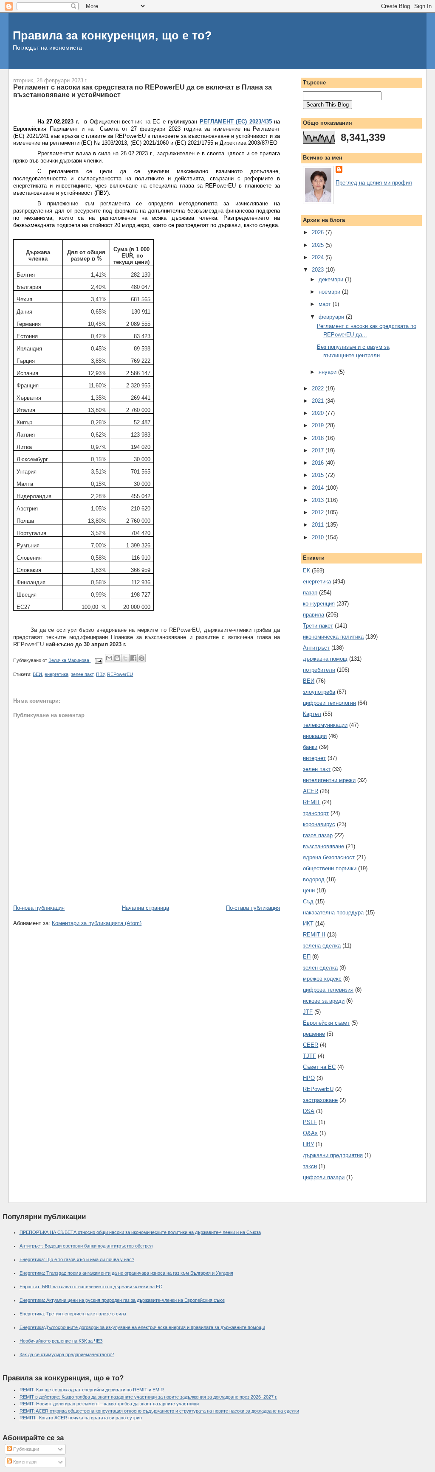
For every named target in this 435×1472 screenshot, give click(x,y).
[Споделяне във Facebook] (133, 658)
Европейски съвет (326, 1023)
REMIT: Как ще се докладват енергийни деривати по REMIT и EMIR (92, 1389)
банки (310, 747)
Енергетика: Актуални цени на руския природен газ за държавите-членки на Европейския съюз (122, 1300)
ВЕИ (37, 674)
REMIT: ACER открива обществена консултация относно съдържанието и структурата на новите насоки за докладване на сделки (159, 1410)
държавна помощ (325, 659)
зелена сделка (322, 945)
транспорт (316, 813)
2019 (318, 425)
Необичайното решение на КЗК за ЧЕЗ (61, 1340)
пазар (310, 592)
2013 (318, 500)
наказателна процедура (333, 912)
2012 (318, 512)
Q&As (310, 1133)
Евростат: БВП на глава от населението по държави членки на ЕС (91, 1286)
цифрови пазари (324, 1177)
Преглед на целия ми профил (374, 182)
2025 (318, 245)
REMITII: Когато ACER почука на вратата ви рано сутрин (81, 1417)
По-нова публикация (39, 908)
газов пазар (318, 835)
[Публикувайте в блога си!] (117, 658)
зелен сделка (320, 968)
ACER (310, 791)
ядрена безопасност (329, 857)
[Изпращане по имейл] (109, 658)
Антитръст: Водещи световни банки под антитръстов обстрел (86, 1245)
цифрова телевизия (328, 990)
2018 (318, 438)
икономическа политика (333, 637)
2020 (318, 413)
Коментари (24, 1461)
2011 (318, 525)
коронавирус (319, 824)
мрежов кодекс (322, 979)
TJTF (309, 1056)
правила (313, 614)
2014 (318, 488)
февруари (332, 317)
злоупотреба (319, 692)
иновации (315, 736)
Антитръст (316, 648)
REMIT (311, 802)
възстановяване (323, 846)
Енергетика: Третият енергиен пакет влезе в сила (73, 1313)
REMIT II (314, 934)
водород (314, 879)
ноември (330, 292)
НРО (309, 1078)
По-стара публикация (253, 908)
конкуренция (319, 603)
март (326, 304)
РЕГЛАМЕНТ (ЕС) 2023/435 (236, 121)
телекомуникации (325, 725)
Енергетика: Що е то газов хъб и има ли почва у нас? (77, 1259)
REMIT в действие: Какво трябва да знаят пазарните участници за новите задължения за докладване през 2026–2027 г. (148, 1396)
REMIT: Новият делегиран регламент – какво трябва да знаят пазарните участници (109, 1403)
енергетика (56, 674)
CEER (310, 1045)
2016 (318, 463)
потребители (319, 670)
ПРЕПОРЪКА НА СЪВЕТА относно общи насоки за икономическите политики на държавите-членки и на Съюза (140, 1232)
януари (328, 372)
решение (314, 1034)
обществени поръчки (329, 868)
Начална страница (145, 908)
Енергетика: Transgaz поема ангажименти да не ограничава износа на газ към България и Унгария (126, 1273)
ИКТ (308, 923)
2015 (318, 475)
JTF (308, 1012)
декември (332, 279)
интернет (314, 758)
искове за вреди (324, 1001)
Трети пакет (318, 625)
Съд (308, 901)
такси (310, 1166)
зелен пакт (82, 674)
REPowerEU (120, 674)
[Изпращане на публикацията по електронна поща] (97, 660)
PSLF (310, 1122)
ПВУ (100, 674)
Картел (312, 714)
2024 (318, 257)
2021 (318, 401)
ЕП (307, 956)
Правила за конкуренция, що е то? (112, 35)
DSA (308, 1111)
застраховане (320, 1100)
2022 (318, 388)
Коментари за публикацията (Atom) (96, 923)
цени (309, 890)
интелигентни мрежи (329, 780)
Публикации (25, 1449)
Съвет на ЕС (319, 1067)
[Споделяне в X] (125, 658)
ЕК (306, 570)
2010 (318, 537)
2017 (318, 450)
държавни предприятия (333, 1155)
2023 (318, 269)
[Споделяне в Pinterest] (141, 658)
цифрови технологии (329, 703)
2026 (318, 232)
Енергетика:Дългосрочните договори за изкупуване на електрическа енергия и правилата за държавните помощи (142, 1327)
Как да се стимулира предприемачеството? (67, 1354)
